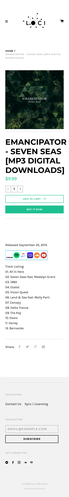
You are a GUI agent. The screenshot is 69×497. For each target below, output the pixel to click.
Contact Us (13, 404)
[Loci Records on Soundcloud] (25, 462)
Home (9, 51)
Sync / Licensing (36, 404)
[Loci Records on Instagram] (19, 462)
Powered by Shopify (34, 488)
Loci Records (39, 483)
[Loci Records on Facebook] (13, 462)
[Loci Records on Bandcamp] (6, 462)
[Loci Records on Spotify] (31, 462)
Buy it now (34, 209)
